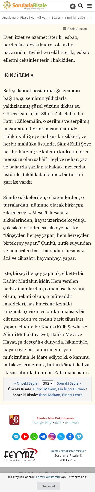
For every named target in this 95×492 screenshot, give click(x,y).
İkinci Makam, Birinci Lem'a (61, 394)
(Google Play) (42, 422)
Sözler (56, 18)
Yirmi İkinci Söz (75, 18)
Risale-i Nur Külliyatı (33, 18)
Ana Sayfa (9, 18)
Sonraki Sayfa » (69, 383)
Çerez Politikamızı (48, 477)
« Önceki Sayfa (26, 383)
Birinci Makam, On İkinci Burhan (59, 389)
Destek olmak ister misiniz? (68, 451)
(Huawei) (72, 422)
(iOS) (58, 422)
